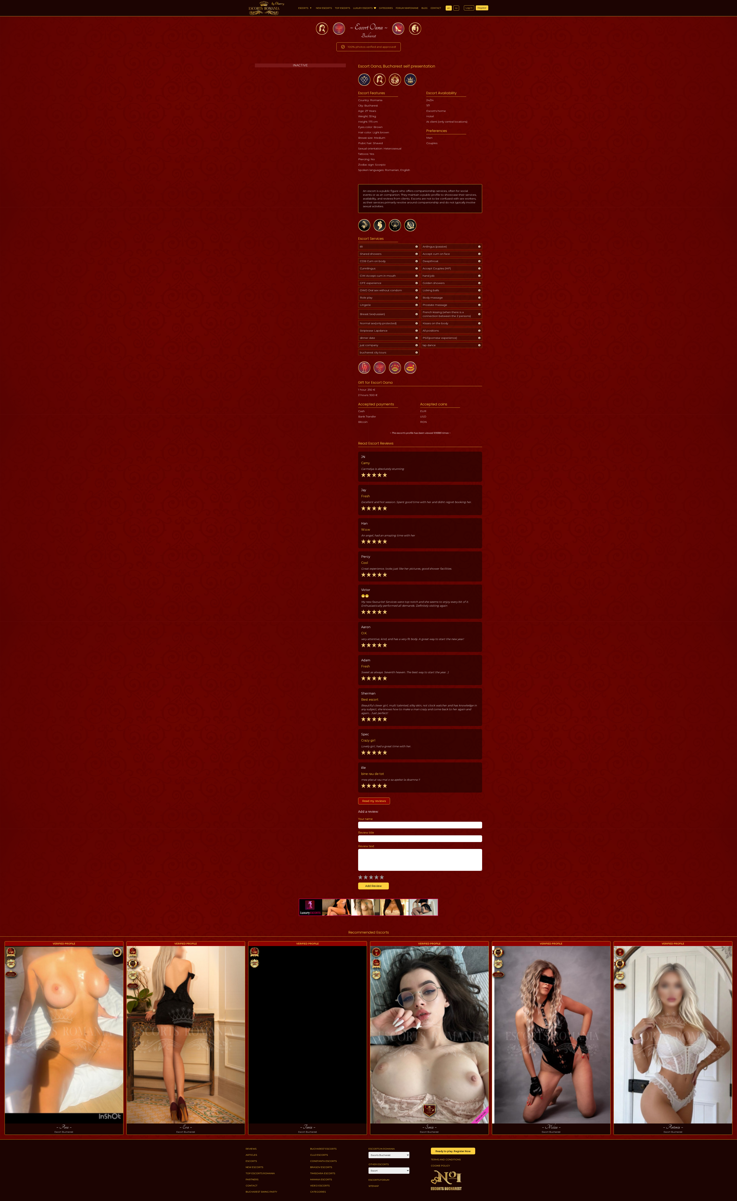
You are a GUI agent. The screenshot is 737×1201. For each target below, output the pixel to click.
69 (361, 246)
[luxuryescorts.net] (368, 907)
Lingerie (365, 305)
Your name (365, 819)
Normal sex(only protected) (378, 323)
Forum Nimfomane (407, 8)
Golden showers (434, 283)
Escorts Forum (378, 1179)
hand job (429, 275)
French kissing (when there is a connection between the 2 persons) (447, 314)
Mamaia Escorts (321, 1179)
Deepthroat (430, 261)
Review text (366, 846)
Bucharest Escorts (323, 1148)
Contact (436, 8)
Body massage (433, 297)
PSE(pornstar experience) (440, 338)
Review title (366, 832)
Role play (366, 297)
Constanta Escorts (323, 1161)
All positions (431, 330)
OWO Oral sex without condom (381, 290)
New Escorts (324, 8)
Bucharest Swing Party (261, 1191)
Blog (424, 8)
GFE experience (370, 283)
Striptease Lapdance (374, 330)
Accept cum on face (436, 254)
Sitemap (373, 1186)
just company (369, 345)
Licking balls (431, 290)
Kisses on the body (435, 323)
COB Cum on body (373, 261)
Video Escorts (320, 1185)
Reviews (251, 1148)
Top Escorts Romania (260, 1173)
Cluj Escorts (319, 1154)
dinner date (367, 338)
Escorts (303, 8)
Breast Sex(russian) (372, 314)
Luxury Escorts (363, 8)
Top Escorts (342, 8)
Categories (386, 8)
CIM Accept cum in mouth (378, 275)
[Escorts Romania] (264, 8)
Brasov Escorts (321, 1167)
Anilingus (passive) (435, 246)
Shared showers (370, 254)
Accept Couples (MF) (437, 268)
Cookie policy (440, 1165)
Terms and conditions (446, 1159)
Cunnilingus (367, 268)
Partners (252, 1179)
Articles (251, 1154)
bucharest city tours (373, 352)
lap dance (429, 345)
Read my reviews (374, 801)
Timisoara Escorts (322, 1173)
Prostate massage (435, 305)
